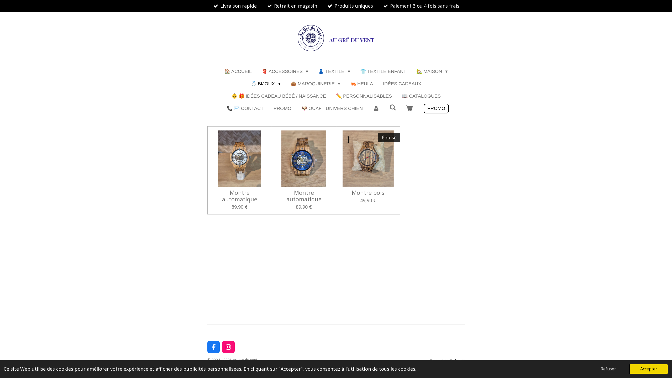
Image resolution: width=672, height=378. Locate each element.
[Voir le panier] (409, 108)
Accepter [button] (648, 369)
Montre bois (368, 192)
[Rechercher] (393, 108)
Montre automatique (239, 195)
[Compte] (376, 108)
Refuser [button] (608, 369)
